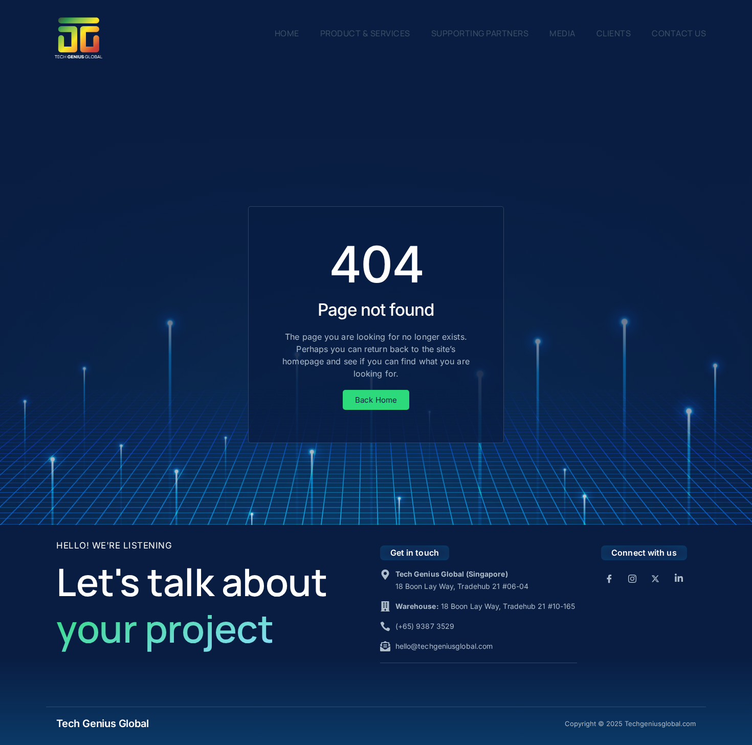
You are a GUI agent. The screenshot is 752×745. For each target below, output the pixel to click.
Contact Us (679, 33)
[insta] (632, 578)
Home (287, 33)
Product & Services (365, 33)
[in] (679, 578)
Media (562, 33)
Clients (613, 33)
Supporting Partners (480, 33)
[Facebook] (609, 578)
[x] (655, 578)
